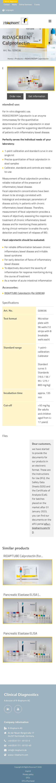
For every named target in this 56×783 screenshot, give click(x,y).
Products (19, 58)
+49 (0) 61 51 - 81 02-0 (19, 740)
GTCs (28, 777)
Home (10, 58)
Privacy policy (28, 774)
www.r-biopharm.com (18, 754)
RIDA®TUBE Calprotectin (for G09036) (25, 293)
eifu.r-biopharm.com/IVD (41, 528)
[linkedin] (8, 709)
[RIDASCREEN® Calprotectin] (30, 78)
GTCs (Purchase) (28, 781)
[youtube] (18, 709)
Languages (9, 9)
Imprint (28, 771)
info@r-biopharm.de (17, 750)
